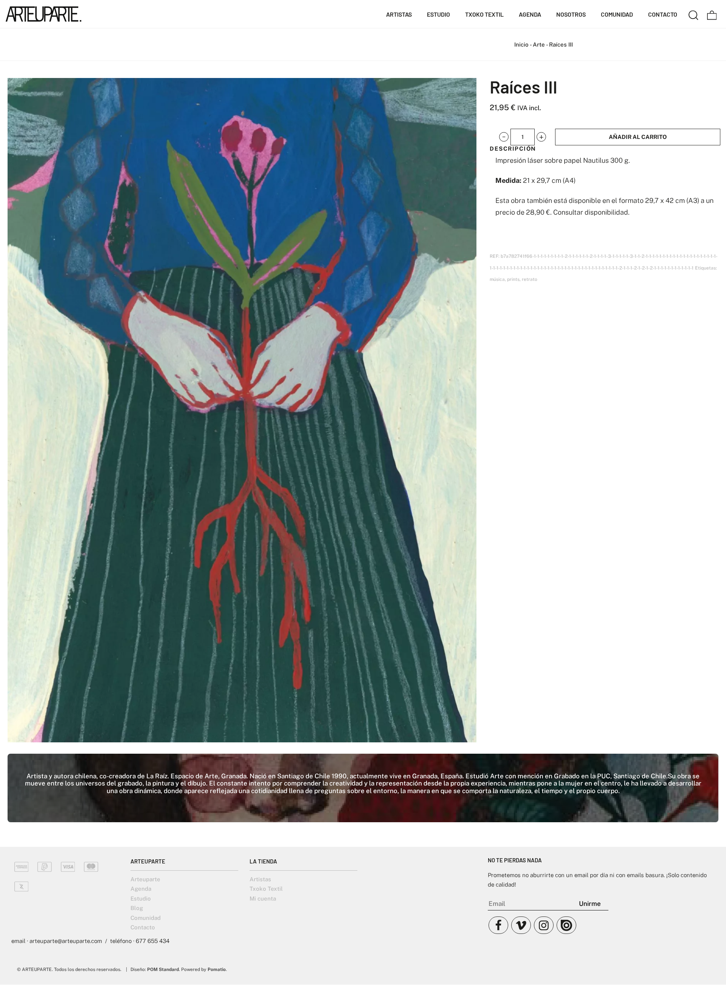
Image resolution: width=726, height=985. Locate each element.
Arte (539, 44)
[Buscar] (693, 14)
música (497, 279)
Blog (136, 908)
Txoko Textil (266, 888)
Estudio (140, 898)
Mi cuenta (263, 898)
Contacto (142, 927)
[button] (504, 137)
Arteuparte (145, 879)
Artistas (260, 879)
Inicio (521, 44)
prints (513, 279)
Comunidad (145, 918)
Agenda (140, 888)
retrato (529, 279)
